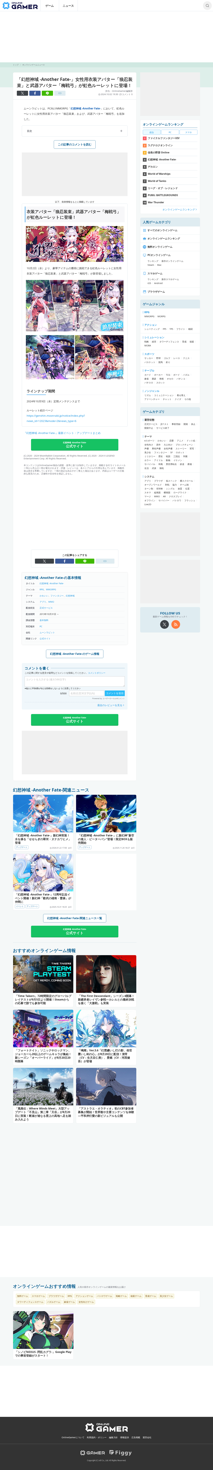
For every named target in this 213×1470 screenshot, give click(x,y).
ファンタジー (57, 595)
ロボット (180, 452)
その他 (187, 399)
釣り (168, 362)
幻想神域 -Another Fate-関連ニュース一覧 (74, 918)
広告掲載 (135, 1437)
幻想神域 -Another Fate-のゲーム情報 (74, 654)
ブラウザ (158, 480)
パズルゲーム (53, 1301)
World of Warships (159, 174)
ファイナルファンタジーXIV (163, 138)
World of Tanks (157, 181)
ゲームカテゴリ (154, 411)
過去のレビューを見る (109, 705)
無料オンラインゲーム (160, 246)
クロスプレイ (175, 496)
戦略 (146, 341)
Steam (151, 264)
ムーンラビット (47, 632)
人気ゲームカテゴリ (157, 222)
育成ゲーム (150, 1295)
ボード (176, 374)
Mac (159, 264)
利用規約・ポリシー (96, 1437)
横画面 (167, 492)
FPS (164, 328)
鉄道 (182, 464)
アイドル (158, 460)
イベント (20, 906)
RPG (42, 589)
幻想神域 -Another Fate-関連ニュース (51, 790)
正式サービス (46, 607)
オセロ (170, 378)
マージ (147, 496)
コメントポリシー (96, 672)
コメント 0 (127, 94)
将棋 (161, 378)
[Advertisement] (106, 37)
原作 (158, 444)
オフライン (149, 500)
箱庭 (192, 341)
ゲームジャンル (154, 304)
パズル (186, 374)
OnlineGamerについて (73, 1437)
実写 (192, 448)
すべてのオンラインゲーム (162, 230)
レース (176, 358)
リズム (147, 395)
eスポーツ (149, 440)
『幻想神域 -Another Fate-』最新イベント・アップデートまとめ (62, 433)
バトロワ (176, 500)
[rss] (175, 624)
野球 (158, 358)
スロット (160, 382)
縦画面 (157, 492)
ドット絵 (190, 440)
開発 (186, 424)
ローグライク (179, 492)
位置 (187, 488)
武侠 (154, 468)
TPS (171, 328)
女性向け (148, 444)
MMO (51, 601)
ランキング (153, 261)
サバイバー (163, 500)
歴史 (160, 456)
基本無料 (44, 620)
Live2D (147, 504)
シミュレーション (154, 337)
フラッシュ (189, 500)
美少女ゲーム (166, 1295)
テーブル (149, 370)
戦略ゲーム (121, 1295)
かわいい (44, 595)
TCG (168, 374)
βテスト (165, 424)
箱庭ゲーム (136, 1295)
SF (171, 452)
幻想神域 (70, 595)
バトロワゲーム (104, 1295)
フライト (180, 328)
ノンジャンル (151, 391)
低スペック (171, 480)
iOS (149, 283)
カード (147, 374)
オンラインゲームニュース (33, 64)
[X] (164, 624)
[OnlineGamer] (106, 1431)
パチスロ (148, 382)
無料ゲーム (22, 1295)
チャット (167, 399)
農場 (189, 464)
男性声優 (156, 448)
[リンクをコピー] (59, 93)
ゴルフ (167, 358)
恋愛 (171, 440)
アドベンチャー (152, 399)
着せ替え (181, 395)
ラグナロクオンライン (160, 145)
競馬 (160, 362)
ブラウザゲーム (156, 291)
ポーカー (158, 374)
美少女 (147, 452)
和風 (160, 464)
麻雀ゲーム (69, 1301)
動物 (168, 460)
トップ (16, 64)
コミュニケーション (164, 395)
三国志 (176, 456)
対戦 (167, 484)
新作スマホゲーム (170, 279)
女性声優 (168, 448)
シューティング (152, 328)
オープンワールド (153, 484)
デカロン (153, 166)
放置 (180, 488)
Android (158, 283)
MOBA (147, 345)
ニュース (68, 5)
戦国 (168, 456)
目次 (29, 131)
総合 (152, 132)
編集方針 (113, 1437)
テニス (186, 358)
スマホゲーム (155, 273)
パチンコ (181, 378)
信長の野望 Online (158, 152)
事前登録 (176, 424)
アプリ (43, 601)
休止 (193, 424)
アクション (150, 325)
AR (164, 496)
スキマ (147, 492)
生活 (146, 468)
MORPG (161, 316)
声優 (146, 448)
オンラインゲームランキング (163, 124)
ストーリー (181, 448)
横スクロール (186, 480)
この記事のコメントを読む (75, 144)
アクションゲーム (84, 1295)
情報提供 (124, 1437)
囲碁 (154, 378)
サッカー (148, 358)
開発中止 (148, 427)
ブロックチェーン (184, 444)
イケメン (177, 460)
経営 (154, 341)
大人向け (168, 444)
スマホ (188, 132)
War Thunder (156, 202)
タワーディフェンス (169, 341)
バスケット (149, 362)
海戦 (161, 468)
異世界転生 (171, 464)
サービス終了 (162, 427)
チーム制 (184, 484)
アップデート (21, 847)
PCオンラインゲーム (159, 255)
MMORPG (51, 589)
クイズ (178, 399)
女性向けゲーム (86, 1301)
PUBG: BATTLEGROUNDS (163, 195)
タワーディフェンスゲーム (30, 1301)
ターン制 (148, 488)
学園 (185, 456)
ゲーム (49, 5)
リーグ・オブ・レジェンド (163, 188)
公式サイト (45, 638)
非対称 (159, 488)
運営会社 (147, 1437)
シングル (170, 488)
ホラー (147, 460)
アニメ (180, 440)
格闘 (190, 328)
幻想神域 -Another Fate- (86, 108)
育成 (184, 341)
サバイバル (149, 464)
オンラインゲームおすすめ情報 (44, 1286)
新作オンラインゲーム (172, 261)
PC (41, 626)
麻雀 (146, 378)
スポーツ (149, 354)
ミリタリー (149, 456)
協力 (174, 484)
